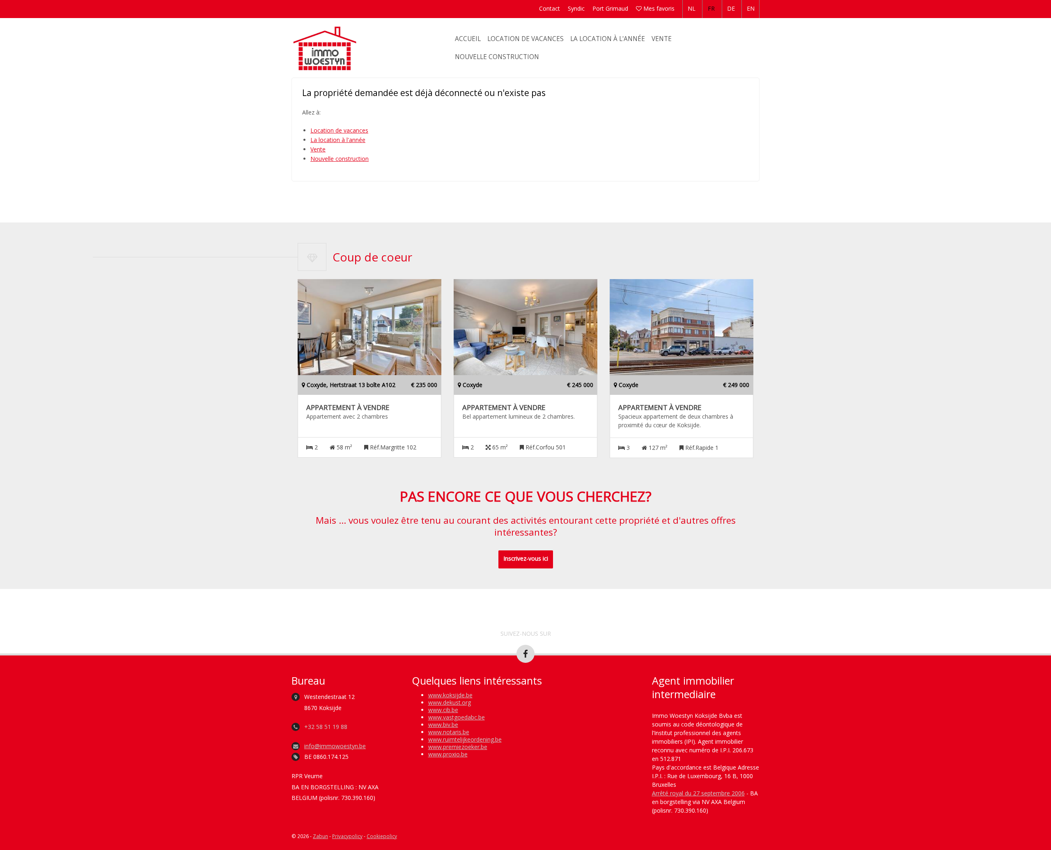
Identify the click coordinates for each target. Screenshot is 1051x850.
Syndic (576, 8)
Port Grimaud (610, 8)
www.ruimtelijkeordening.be (465, 739)
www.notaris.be (448, 732)
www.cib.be (443, 710)
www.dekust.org (449, 702)
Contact (549, 8)
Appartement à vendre (347, 407)
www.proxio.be (448, 754)
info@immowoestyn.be (335, 746)
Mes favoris (658, 8)
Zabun (320, 836)
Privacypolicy (347, 836)
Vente (662, 38)
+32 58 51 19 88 (325, 727)
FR (711, 8)
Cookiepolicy (382, 836)
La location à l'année (607, 38)
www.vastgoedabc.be (456, 717)
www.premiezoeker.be (457, 747)
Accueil (468, 38)
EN (751, 8)
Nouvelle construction (497, 57)
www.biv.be (443, 725)
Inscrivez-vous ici (525, 558)
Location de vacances (525, 38)
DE (731, 8)
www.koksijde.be (450, 695)
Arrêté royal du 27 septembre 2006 (698, 793)
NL (691, 8)
